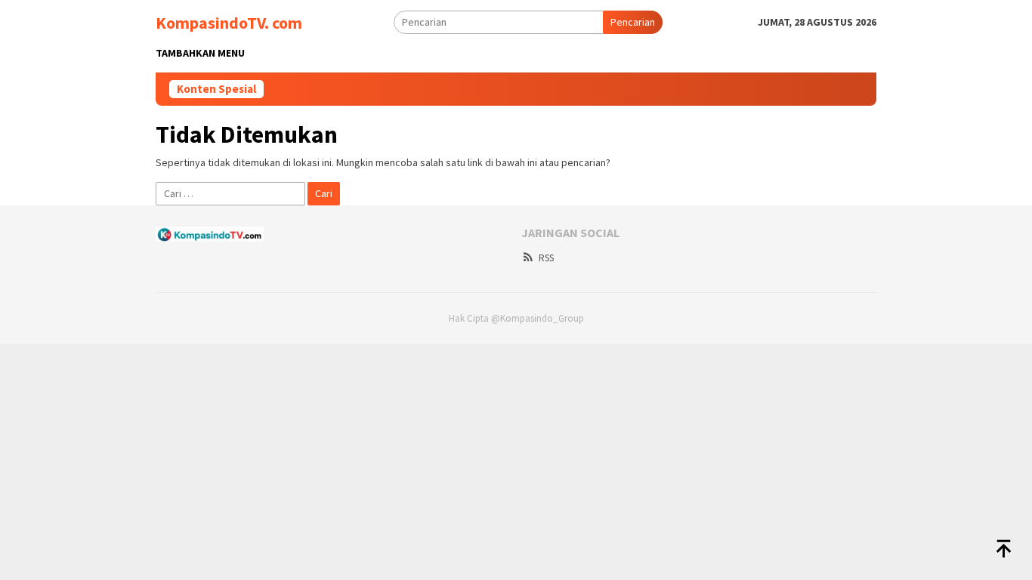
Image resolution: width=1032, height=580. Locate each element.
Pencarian (632, 22)
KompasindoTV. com (229, 22)
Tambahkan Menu (200, 53)
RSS (546, 257)
